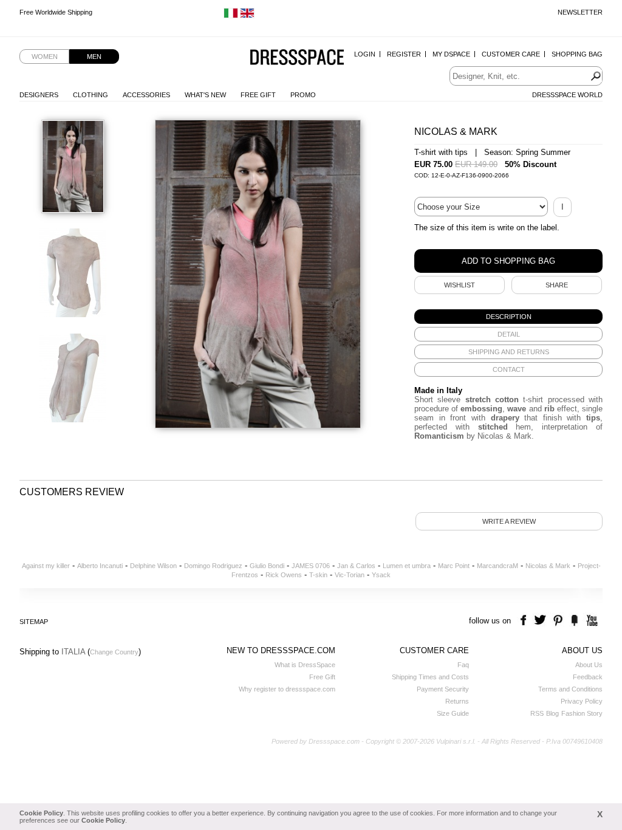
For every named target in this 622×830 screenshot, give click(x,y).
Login (364, 54)
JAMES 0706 (311, 565)
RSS (537, 713)
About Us (589, 664)
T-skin (318, 574)
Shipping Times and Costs (430, 677)
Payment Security (443, 689)
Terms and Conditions (570, 689)
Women (45, 56)
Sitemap (33, 621)
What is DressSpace (305, 664)
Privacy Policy (582, 701)
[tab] (508, 316)
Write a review (509, 521)
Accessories (146, 94)
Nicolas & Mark (547, 565)
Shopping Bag (577, 54)
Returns (457, 701)
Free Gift (258, 94)
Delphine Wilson (153, 565)
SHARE (556, 285)
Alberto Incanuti (100, 565)
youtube (591, 620)
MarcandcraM (497, 565)
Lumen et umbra (407, 565)
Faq (463, 664)
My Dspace (451, 54)
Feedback (588, 677)
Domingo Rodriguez (213, 565)
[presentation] (508, 316)
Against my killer (46, 565)
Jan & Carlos (356, 565)
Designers (38, 94)
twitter (541, 620)
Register (404, 54)
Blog (552, 713)
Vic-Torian (349, 574)
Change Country (114, 652)
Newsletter (580, 12)
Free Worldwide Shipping (55, 12)
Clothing (90, 94)
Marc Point (454, 565)
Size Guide (453, 713)
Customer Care (511, 54)
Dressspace (297, 58)
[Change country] (231, 15)
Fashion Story (582, 713)
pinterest (558, 620)
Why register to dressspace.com (287, 689)
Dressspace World (567, 94)
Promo (303, 94)
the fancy (574, 620)
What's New (205, 94)
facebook (525, 620)
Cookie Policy (41, 813)
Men (94, 56)
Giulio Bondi (267, 565)
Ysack (381, 574)
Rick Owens (283, 574)
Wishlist (459, 285)
